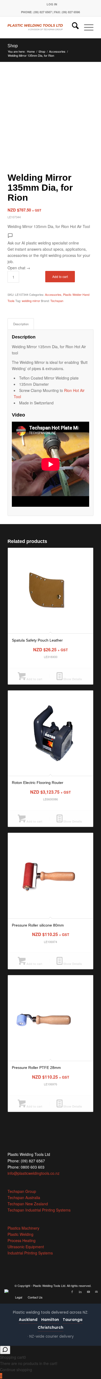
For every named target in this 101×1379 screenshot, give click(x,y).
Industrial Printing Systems (30, 1253)
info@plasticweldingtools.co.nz (34, 1173)
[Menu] (86, 27)
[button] (50, 252)
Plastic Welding (20, 1234)
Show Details (72, 679)
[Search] (73, 27)
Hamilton (50, 1319)
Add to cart (60, 276)
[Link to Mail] (96, 1291)
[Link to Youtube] (88, 1291)
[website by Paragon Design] (7, 1291)
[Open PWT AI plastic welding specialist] (5, 1350)
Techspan (56, 300)
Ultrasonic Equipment (26, 1246)
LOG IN (52, 4)
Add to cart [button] (34, 679)
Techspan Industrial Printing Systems (39, 1210)
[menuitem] (52, 4)
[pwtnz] (42, 27)
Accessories (53, 294)
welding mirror (31, 300)
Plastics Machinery (23, 1228)
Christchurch (50, 1327)
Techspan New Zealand (28, 1203)
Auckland (28, 1319)
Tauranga (72, 1319)
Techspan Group (22, 1191)
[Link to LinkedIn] (80, 1291)
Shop (13, 45)
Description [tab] (21, 324)
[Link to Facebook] (72, 1291)
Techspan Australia (24, 1197)
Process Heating (22, 1240)
